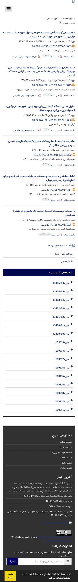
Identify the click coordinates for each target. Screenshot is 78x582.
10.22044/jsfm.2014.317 (56, 189)
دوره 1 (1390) (62, 410)
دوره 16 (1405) (61, 283)
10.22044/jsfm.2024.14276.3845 (52, 85)
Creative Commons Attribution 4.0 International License (55, 539)
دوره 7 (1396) (62, 359)
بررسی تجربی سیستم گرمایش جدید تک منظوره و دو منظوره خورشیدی (44, 213)
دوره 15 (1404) (61, 291)
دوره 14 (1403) (61, 300)
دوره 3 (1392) (62, 393)
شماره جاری (66, 261)
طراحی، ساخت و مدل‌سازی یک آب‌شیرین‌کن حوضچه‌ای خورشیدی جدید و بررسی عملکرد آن (41, 143)
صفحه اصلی (66, 441)
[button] (47, 578)
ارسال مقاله (66, 457)
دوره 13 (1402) (61, 308)
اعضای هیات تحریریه (62, 452)
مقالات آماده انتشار (63, 253)
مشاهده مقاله (69, 57)
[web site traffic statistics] (57, 524)
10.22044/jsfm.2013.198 (56, 224)
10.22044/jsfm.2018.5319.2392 (52, 154)
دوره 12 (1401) (61, 316)
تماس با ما (67, 462)
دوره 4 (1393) (62, 384)
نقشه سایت (66, 468)
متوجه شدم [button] (10, 576)
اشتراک (12, 561)
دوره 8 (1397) (62, 350)
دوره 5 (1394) (62, 376)
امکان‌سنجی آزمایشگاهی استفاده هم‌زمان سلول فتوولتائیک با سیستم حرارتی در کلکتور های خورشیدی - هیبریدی (39, 34)
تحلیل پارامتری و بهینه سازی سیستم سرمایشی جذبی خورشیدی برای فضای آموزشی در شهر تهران (39, 178)
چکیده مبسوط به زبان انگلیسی (25, 57)
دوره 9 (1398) (62, 342)
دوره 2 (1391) (62, 401)
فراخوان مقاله (65, 501)
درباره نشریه (65, 447)
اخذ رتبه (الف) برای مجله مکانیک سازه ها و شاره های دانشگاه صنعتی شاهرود (39, 513)
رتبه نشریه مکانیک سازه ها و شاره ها (54, 495)
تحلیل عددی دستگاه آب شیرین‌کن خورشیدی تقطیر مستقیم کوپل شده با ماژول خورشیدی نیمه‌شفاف (40, 108)
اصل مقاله (51, 57)
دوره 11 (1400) (61, 325)
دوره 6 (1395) (62, 367)
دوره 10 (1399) (61, 333)
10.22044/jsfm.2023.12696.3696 (52, 120)
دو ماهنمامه (66, 506)
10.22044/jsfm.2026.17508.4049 (52, 46)
